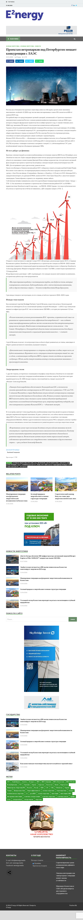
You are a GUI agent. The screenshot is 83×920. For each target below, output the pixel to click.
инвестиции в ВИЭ (65, 793)
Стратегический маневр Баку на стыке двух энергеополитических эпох (65, 496)
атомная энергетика (48, 790)
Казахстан (49, 784)
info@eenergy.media (18, 860)
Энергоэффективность (33, 790)
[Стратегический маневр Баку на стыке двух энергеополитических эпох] (66, 492)
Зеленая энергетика (12, 46)
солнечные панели (62, 796)
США (42, 787)
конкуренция (11, 465)
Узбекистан (59, 787)
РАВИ (38, 465)
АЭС (35, 463)
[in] (74, 5)
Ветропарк (41, 463)
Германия (27, 784)
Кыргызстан (64, 784)
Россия (36, 787)
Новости (38, 46)
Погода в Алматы (37, 860)
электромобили (17, 799)
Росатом (29, 787)
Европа (34, 784)
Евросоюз (41, 784)
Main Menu (14, 39)
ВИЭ (38, 782)
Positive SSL (73, 905)
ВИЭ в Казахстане (58, 782)
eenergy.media (18, 863)
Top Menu (11, 2)
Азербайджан (16, 782)
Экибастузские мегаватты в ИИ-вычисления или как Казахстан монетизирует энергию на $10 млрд (43, 568)
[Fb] (72, 5)
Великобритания (12, 784)
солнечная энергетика (48, 796)
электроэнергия (28, 799)
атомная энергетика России (23, 463)
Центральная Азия (19, 790)
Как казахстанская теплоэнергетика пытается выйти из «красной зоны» (46, 763)
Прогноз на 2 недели (40, 866)
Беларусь (32, 782)
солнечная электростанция (32, 796)
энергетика (38, 799)
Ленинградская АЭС (29, 465)
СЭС (47, 787)
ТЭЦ (52, 787)
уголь (9, 799)
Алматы (24, 782)
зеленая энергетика (43, 793)
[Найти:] (41, 619)
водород (71, 790)
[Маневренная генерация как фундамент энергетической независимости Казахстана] (17, 492)
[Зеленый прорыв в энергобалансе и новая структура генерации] (42, 492)
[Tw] (76, 5)
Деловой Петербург (13, 450)
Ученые (9, 790)
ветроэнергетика (53, 463)
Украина (67, 787)
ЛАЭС (19, 465)
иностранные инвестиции (14, 796)
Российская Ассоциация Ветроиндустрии (56, 465)
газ (27, 793)
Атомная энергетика (27, 46)
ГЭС (20, 784)
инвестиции (55, 793)
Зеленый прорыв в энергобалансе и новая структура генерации (39, 496)
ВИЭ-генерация (46, 782)
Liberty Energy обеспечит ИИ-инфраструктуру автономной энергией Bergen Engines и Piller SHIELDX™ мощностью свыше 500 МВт (48, 557)
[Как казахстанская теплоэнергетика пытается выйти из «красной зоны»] (12, 764)
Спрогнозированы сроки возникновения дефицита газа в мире (65, 865)
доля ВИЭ (33, 793)
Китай (56, 784)
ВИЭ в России (64, 463)
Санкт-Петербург (13, 466)
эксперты (23, 466)
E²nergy (18, 57)
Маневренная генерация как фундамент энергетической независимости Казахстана (16, 497)
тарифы (72, 796)
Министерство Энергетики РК (16, 787)
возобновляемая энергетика (15, 793)
